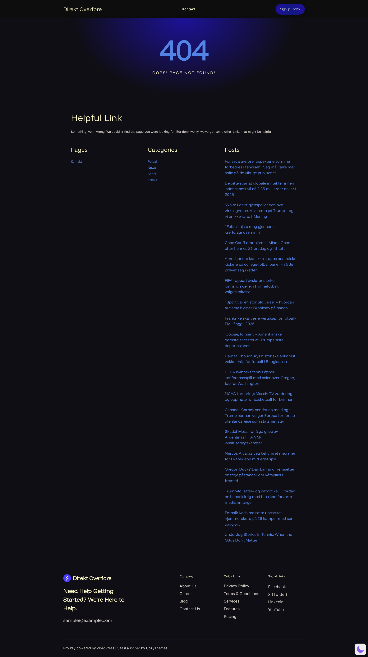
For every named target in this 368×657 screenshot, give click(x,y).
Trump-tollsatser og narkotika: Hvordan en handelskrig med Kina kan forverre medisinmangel (260, 497)
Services (231, 601)
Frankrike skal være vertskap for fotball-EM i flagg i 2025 (260, 321)
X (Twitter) (277, 594)
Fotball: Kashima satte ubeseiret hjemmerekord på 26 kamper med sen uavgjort (259, 518)
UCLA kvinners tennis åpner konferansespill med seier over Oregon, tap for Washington (260, 377)
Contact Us (190, 609)
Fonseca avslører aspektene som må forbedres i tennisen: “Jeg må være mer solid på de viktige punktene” (260, 167)
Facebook (277, 586)
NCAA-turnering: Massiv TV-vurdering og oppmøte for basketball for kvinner (258, 396)
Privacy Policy (236, 586)
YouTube (276, 609)
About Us (188, 586)
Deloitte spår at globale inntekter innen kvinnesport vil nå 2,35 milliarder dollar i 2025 (260, 189)
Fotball (153, 161)
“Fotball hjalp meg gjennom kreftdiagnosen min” (249, 229)
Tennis (152, 180)
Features (232, 609)
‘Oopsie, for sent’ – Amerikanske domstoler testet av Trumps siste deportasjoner (254, 340)
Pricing (230, 616)
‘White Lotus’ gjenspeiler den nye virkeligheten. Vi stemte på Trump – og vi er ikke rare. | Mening (259, 210)
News (152, 168)
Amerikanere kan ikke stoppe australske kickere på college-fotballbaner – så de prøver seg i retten (260, 264)
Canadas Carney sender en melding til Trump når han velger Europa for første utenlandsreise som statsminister (260, 415)
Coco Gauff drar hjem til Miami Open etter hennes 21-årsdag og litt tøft (257, 245)
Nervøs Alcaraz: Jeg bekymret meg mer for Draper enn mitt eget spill (260, 456)
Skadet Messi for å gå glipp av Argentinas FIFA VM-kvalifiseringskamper (251, 437)
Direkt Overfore (82, 9)
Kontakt (188, 9)
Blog (184, 601)
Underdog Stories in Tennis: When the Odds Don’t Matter (258, 537)
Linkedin (275, 602)
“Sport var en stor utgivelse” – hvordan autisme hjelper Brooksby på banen (259, 305)
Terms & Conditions (241, 593)
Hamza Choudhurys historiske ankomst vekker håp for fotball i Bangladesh (260, 359)
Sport (152, 174)
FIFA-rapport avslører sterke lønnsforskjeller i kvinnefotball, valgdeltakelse (252, 286)
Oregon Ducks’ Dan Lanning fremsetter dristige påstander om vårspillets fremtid (259, 475)
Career (186, 593)
